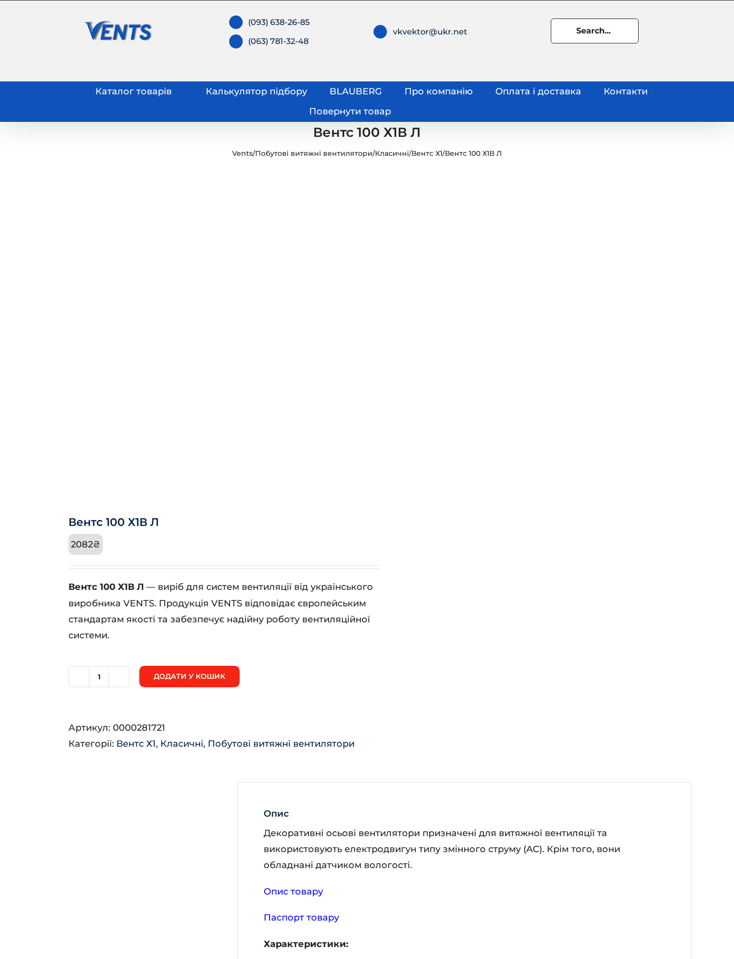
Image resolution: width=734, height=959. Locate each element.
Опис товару (293, 891)
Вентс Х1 (426, 153)
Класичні (392, 153)
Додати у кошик (189, 676)
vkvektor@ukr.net (430, 31)
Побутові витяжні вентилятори (313, 153)
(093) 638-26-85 (279, 22)
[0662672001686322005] (198, 335)
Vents (242, 153)
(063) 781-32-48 (278, 41)
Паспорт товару (301, 917)
